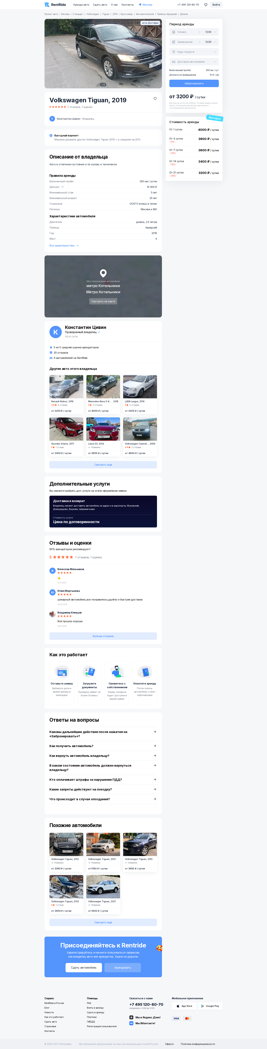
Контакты (128, 4)
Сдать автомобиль (84, 967)
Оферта (169, 1044)
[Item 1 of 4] (66, 844)
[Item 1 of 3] (103, 886)
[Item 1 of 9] (140, 386)
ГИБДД (91, 1021)
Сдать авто (100, 4)
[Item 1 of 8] (140, 429)
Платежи (92, 1017)
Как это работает (54, 1017)
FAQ (89, 1003)
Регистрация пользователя (102, 1026)
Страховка (50, 1026)
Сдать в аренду (95, 1012)
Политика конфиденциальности (198, 1044)
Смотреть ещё (103, 464)
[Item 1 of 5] (103, 53)
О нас (114, 4)
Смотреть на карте (103, 301)
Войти (216, 4)
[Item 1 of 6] (103, 386)
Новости (49, 1012)
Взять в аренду (95, 1007)
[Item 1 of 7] (103, 429)
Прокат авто (51, 14)
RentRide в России (54, 1003)
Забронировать (194, 83)
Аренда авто (81, 4)
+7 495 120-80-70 (146, 1004)
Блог (46, 1007)
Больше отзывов (103, 636)
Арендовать (122, 967)
